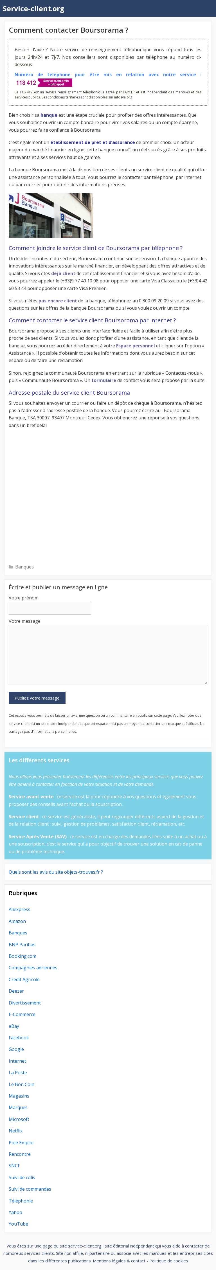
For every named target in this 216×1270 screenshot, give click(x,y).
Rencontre (20, 1154)
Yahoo (15, 1212)
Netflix (15, 1131)
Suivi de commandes (30, 1189)
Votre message (24, 621)
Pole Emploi (21, 1142)
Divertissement (25, 1003)
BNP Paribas (22, 944)
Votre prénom (24, 598)
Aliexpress (19, 909)
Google (16, 1049)
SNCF (14, 1166)
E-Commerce (22, 1014)
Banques (24, 567)
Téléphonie (21, 1201)
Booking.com (22, 956)
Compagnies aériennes (33, 968)
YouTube (18, 1224)
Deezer (16, 991)
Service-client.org (33, 8)
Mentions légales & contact (119, 1261)
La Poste (18, 1072)
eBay (14, 1026)
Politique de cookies (168, 1261)
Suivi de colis (22, 1177)
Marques (18, 1107)
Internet (17, 1061)
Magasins (19, 1096)
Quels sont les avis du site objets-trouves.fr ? (56, 872)
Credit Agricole (24, 979)
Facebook (19, 1038)
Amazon (17, 921)
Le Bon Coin (21, 1084)
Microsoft (19, 1119)
